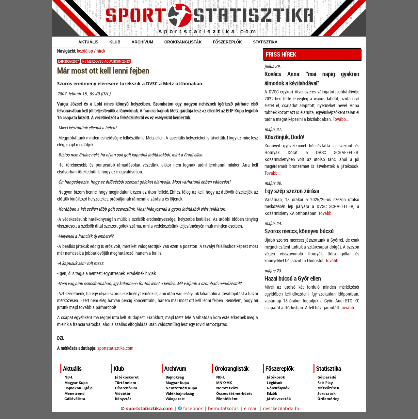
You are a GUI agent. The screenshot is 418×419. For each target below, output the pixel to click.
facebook (192, 408)
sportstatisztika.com (115, 348)
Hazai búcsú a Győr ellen (293, 278)
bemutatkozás (223, 408)
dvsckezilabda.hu (282, 408)
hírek (101, 51)
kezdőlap (85, 51)
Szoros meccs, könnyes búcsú (299, 231)
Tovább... (341, 119)
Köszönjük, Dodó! (284, 137)
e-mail (251, 408)
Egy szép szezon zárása (292, 191)
